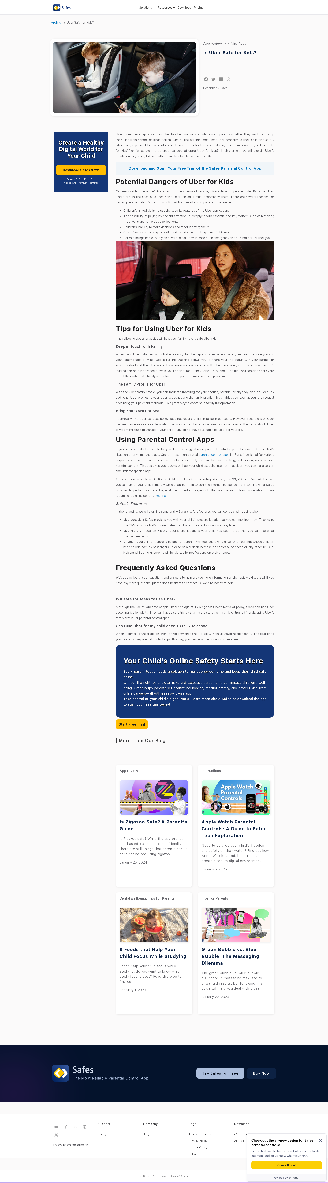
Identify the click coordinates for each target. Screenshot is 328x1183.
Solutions (145, 7)
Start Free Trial (132, 724)
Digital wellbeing (133, 898)
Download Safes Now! (81, 170)
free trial (161, 496)
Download (184, 7)
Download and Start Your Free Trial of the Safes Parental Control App (195, 168)
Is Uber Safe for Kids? (230, 52)
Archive (56, 22)
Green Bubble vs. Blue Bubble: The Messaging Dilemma (230, 956)
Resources (165, 7)
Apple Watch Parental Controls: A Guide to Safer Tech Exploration (234, 828)
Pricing (198, 7)
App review (212, 43)
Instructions (211, 771)
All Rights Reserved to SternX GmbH (164, 1176)
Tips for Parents (161, 898)
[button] (206, 79)
